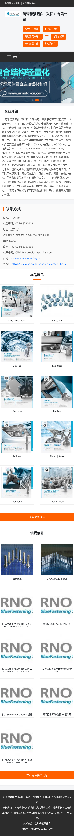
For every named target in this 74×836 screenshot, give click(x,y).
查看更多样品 (37, 517)
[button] (4, 82)
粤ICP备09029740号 (42, 828)
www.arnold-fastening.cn (25, 258)
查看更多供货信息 (37, 775)
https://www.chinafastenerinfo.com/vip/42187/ (39, 263)
